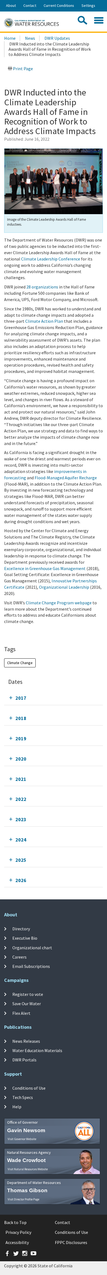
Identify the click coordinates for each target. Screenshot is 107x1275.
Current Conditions (59, 5)
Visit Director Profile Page (23, 1199)
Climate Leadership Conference (50, 259)
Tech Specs (22, 1097)
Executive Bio (24, 938)
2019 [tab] (20, 738)
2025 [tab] (20, 860)
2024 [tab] (20, 840)
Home (10, 38)
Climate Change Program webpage (59, 602)
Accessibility (17, 1242)
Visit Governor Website (22, 1139)
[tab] (53, 698)
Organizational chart (32, 947)
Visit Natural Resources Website (28, 1169)
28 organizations (42, 287)
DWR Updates (57, 38)
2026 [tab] (20, 880)
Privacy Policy (18, 1232)
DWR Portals (24, 1059)
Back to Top (15, 1222)
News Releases (26, 1041)
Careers (19, 957)
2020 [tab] (20, 759)
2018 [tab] (20, 718)
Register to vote (27, 994)
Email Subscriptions (31, 966)
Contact (29, 5)
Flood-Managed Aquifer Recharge (66, 477)
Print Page (22, 68)
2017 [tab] (20, 698)
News (30, 38)
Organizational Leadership (64, 587)
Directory (21, 928)
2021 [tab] (20, 779)
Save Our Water (26, 1003)
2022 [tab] (20, 799)
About (11, 5)
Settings (88, 5)
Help (16, 1106)
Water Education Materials (37, 1050)
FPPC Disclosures (71, 1242)
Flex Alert (21, 1013)
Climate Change (20, 662)
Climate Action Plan (44, 321)
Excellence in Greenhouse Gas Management (45, 568)
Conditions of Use (29, 1088)
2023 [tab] (20, 819)
